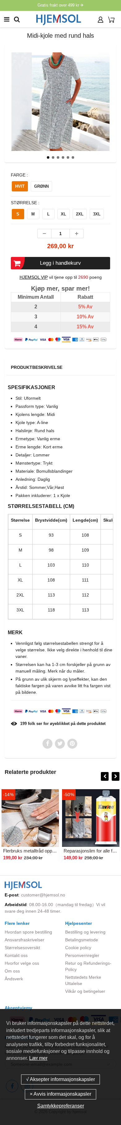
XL (63, 214)
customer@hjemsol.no (43, 894)
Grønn (41, 186)
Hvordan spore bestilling (28, 931)
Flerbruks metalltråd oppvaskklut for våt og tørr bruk (55, 850)
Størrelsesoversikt (22, 947)
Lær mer (38, 1058)
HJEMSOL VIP (34, 277)
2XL (79, 214)
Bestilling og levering (85, 931)
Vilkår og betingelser (85, 991)
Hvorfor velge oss (22, 963)
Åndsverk (14, 978)
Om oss (12, 970)
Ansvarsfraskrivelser (24, 939)
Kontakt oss (16, 955)
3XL (97, 214)
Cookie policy (78, 947)
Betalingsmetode (81, 939)
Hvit (20, 186)
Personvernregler (82, 955)
